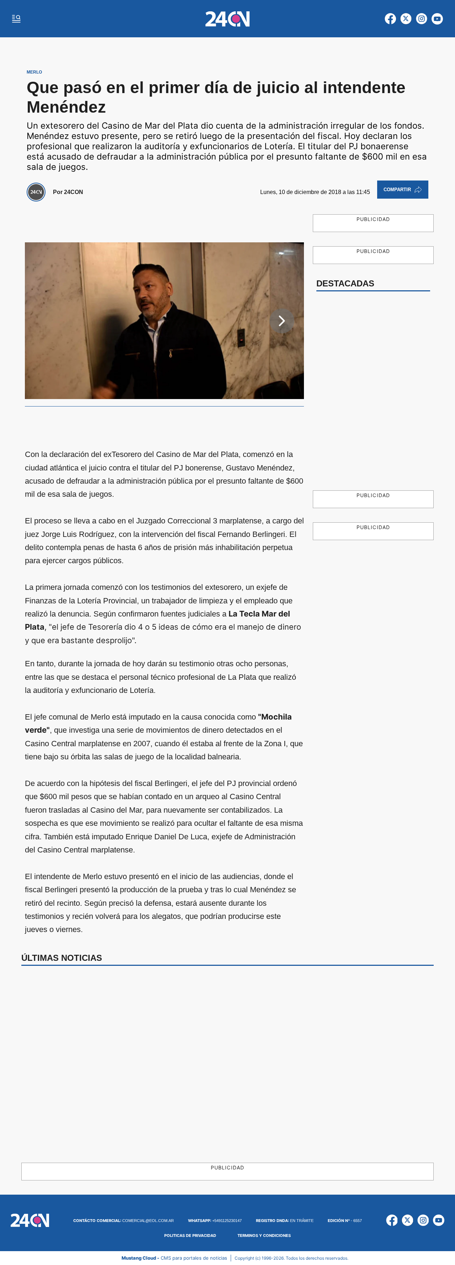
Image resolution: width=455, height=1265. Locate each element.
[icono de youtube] (437, 19)
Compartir (397, 189)
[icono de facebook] (390, 19)
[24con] (227, 19)
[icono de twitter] (406, 19)
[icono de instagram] (421, 19)
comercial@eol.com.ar (123, 1220)
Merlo (34, 72)
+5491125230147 (215, 1220)
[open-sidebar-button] (16, 19)
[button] (281, 320)
